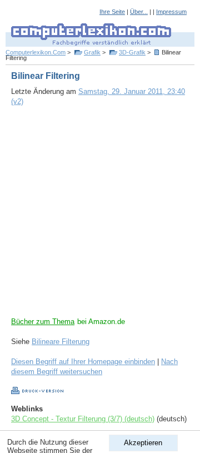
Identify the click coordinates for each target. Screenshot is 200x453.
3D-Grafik (132, 52)
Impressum (171, 11)
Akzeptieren (143, 443)
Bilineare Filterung (60, 341)
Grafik (92, 52)
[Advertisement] (100, 217)
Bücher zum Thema (42, 321)
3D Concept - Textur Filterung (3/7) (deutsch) (82, 419)
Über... (139, 11)
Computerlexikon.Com (36, 52)
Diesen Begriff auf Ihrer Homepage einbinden (83, 361)
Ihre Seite (112, 11)
